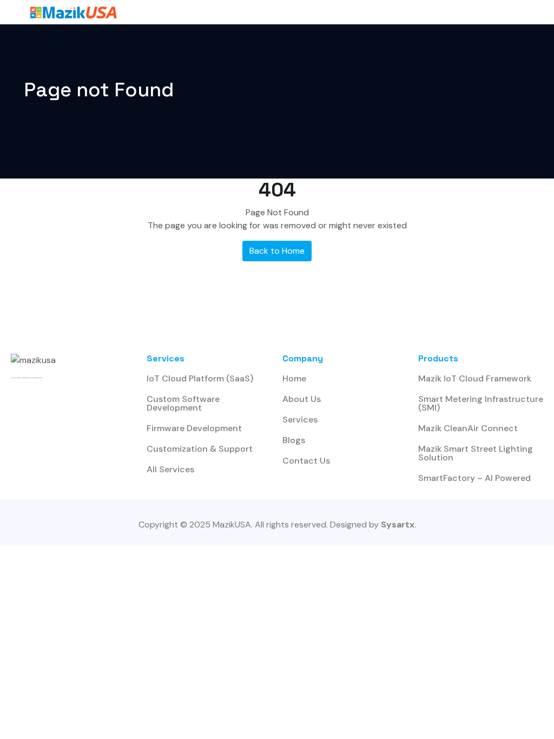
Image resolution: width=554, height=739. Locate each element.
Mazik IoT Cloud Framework (474, 378)
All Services (170, 469)
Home (294, 378)
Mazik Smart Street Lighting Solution (475, 453)
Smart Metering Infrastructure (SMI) (480, 403)
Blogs (293, 440)
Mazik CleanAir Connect (468, 428)
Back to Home (277, 250)
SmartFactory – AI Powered (474, 478)
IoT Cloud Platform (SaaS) (200, 378)
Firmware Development (194, 428)
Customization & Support (200, 448)
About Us (301, 399)
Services (300, 419)
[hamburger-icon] (466, 12)
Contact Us (306, 460)
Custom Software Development (183, 403)
